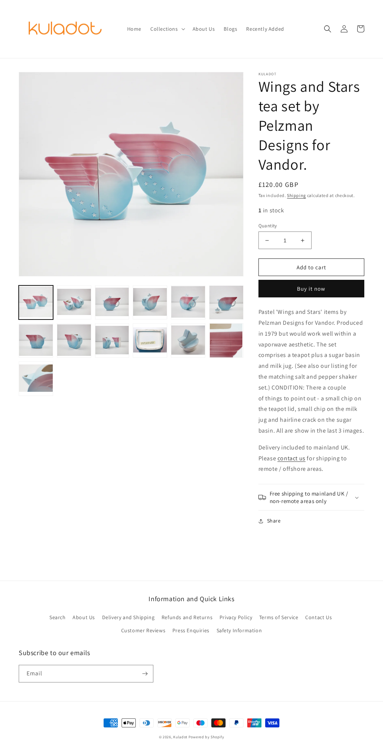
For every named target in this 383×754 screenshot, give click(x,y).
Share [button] (274, 520)
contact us (292, 458)
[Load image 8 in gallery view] (74, 340)
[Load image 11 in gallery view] (188, 340)
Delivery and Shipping (128, 617)
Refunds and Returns (187, 617)
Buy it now (311, 288)
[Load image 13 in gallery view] (36, 378)
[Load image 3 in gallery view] (112, 302)
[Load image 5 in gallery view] (188, 302)
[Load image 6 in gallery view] (226, 302)
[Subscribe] (145, 673)
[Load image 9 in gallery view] (112, 340)
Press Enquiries (190, 630)
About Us (84, 617)
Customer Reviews (143, 630)
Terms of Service (278, 617)
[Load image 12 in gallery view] (226, 340)
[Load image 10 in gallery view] (150, 340)
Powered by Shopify (206, 737)
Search (57, 617)
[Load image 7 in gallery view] (36, 340)
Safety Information (239, 630)
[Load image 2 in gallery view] (74, 302)
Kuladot (180, 737)
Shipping (296, 195)
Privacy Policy (236, 617)
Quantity (267, 225)
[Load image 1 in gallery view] (36, 302)
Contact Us (318, 617)
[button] (167, 29)
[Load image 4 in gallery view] (150, 302)
